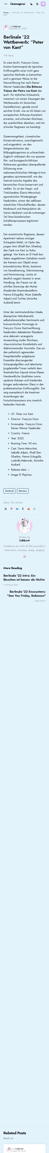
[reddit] (28, 509)
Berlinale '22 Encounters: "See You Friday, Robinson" (26, 594)
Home (6, 12)
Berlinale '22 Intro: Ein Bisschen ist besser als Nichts (24, 578)
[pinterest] (11, 509)
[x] (5, 509)
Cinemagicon (17, 4)
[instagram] (24, 556)
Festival (9, 491)
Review (23, 491)
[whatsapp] (34, 509)
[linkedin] (17, 509)
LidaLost (16, 26)
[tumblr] (23, 509)
